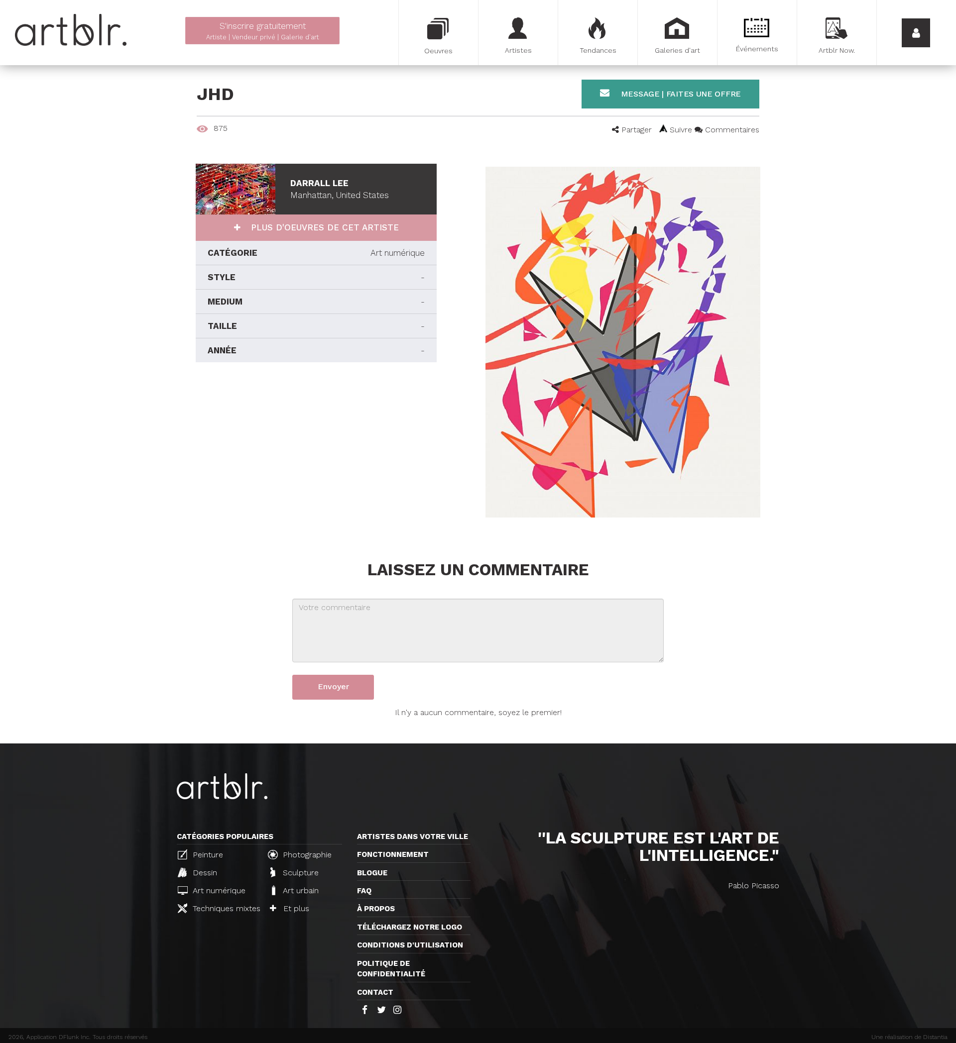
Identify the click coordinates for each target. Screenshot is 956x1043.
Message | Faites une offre (679, 94)
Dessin (203, 872)
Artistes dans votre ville (412, 836)
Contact (375, 992)
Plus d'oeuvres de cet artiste (323, 227)
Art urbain (299, 890)
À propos (376, 908)
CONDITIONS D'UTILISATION (410, 944)
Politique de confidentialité (391, 968)
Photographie (306, 854)
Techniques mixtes (224, 908)
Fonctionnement (393, 854)
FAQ (364, 890)
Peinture (206, 854)
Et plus (295, 908)
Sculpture (299, 872)
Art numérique (217, 890)
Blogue (372, 872)
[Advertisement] (316, 452)
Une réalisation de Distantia (909, 1037)
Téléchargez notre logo (409, 927)
